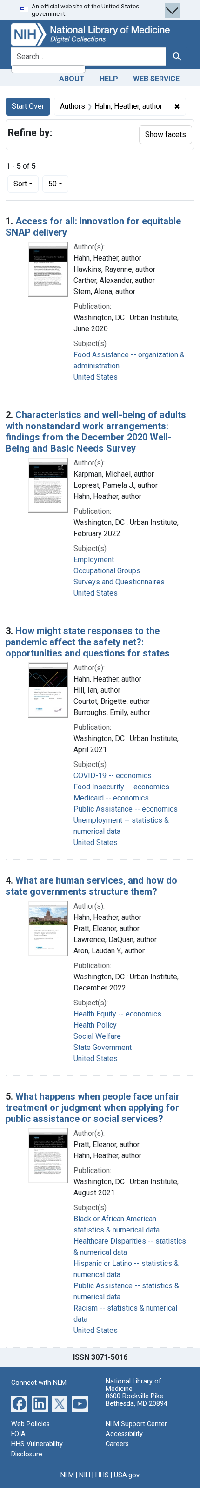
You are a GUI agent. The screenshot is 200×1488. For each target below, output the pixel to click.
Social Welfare (97, 1036)
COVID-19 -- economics (112, 775)
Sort (20, 183)
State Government (102, 1047)
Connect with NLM (39, 1383)
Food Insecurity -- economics (121, 786)
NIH (84, 1475)
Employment (93, 559)
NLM (67, 1475)
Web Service (156, 78)
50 (58, 183)
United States (95, 377)
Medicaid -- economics (111, 797)
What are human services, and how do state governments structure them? (91, 886)
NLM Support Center (136, 1424)
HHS (102, 1475)
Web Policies (30, 1424)
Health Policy (95, 1025)
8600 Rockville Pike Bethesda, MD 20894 (136, 1400)
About (72, 78)
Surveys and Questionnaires (119, 581)
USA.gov (127, 1475)
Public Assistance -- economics (125, 809)
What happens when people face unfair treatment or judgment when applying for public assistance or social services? (93, 1107)
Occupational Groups (106, 570)
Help (109, 78)
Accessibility (124, 1434)
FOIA (18, 1434)
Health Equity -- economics (117, 1013)
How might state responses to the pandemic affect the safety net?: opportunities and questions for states (88, 642)
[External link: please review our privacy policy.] (19, 1403)
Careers (117, 1444)
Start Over (28, 106)
